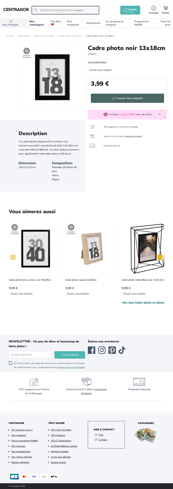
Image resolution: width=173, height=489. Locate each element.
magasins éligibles (133, 136)
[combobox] (65, 10)
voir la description (97, 62)
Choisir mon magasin (101, 69)
